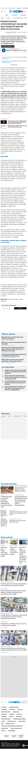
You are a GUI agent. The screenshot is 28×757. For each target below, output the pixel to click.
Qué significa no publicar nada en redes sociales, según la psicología (17, 126)
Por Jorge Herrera (4, 627)
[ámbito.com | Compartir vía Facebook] (19, 32)
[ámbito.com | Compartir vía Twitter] (21, 32)
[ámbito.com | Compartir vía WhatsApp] (17, 32)
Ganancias (19, 8)
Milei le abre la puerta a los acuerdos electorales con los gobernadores (12, 360)
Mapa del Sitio (10, 723)
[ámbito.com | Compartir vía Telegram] (24, 32)
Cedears (25, 416)
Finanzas (23, 15)
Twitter (2, 702)
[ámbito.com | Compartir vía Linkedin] (22, 32)
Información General (19, 719)
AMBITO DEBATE (21, 736)
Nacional (4, 716)
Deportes (19, 716)
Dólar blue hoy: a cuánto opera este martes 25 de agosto (12, 337)
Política (20, 709)
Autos (3, 721)
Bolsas (9, 416)
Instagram (8, 702)
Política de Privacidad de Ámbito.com (12, 726)
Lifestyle (8, 18)
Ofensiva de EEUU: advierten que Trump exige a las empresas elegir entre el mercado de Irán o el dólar (13, 592)
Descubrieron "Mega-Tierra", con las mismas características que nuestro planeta (18, 513)
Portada (3, 707)
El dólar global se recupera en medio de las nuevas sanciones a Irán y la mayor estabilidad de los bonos (14, 616)
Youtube (15, 702)
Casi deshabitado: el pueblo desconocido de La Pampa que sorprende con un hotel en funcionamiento (21, 501)
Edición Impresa (5, 719)
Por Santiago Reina (4, 652)
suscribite (21, 11)
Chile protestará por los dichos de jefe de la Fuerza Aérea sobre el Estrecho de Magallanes (15, 388)
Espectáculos (12, 721)
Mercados (16, 712)
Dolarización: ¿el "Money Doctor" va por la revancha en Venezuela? (13, 624)
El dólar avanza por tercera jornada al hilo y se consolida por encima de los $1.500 (15, 371)
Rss (2, 723)
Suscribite (20, 308)
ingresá (25, 11)
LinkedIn (11, 702)
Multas (3, 730)
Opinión (11, 714)
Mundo (11, 716)
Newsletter (22, 702)
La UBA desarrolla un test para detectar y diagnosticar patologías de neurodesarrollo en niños (6, 502)
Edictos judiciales (16, 728)
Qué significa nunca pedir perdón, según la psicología (17, 521)
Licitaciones (11, 730)
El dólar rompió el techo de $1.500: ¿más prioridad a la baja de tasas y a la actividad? (14, 649)
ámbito (2, 18)
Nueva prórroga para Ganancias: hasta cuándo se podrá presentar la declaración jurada (15, 377)
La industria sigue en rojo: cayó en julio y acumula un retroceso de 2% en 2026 (15, 382)
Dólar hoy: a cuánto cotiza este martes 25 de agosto (14, 343)
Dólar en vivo (11, 8)
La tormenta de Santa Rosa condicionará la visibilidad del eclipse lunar (13, 355)
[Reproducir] (4, 50)
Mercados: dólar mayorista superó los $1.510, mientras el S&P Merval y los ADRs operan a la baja (12, 349)
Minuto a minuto (24, 545)
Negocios (4, 714)
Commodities (17, 416)
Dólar (7, 15)
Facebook (5, 702)
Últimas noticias (14, 707)
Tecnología (21, 721)
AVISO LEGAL (4, 728)
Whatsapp (19, 702)
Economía (14, 15)
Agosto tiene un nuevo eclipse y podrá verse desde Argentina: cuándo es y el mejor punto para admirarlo (17, 122)
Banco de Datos (5, 712)
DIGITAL (6, 736)
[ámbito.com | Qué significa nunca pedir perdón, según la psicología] (4, 522)
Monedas (3, 416)
